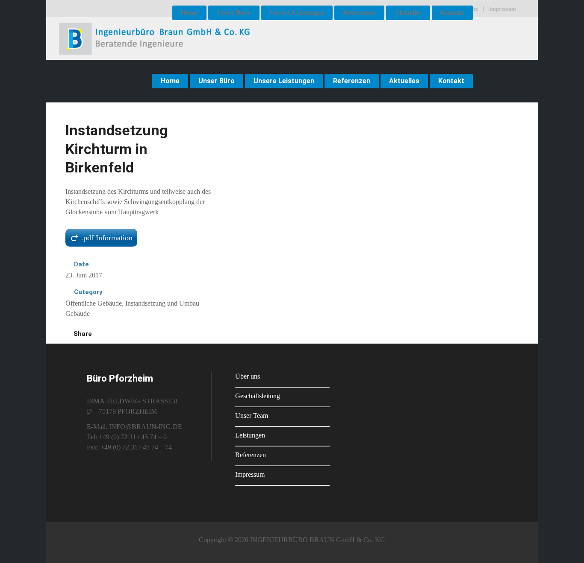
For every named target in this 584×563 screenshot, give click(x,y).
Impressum (250, 474)
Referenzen (250, 454)
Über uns (247, 376)
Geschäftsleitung (257, 396)
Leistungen (250, 435)
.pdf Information (107, 237)
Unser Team (251, 415)
